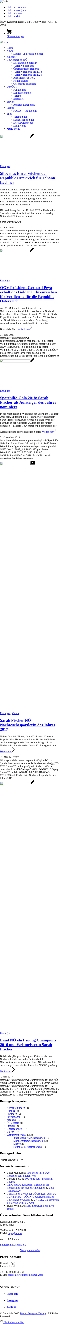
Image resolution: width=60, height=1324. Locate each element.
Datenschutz (19, 1244)
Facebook (12, 1293)
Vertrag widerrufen (30, 1250)
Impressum (6, 1244)
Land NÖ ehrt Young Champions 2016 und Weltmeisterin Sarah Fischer (28, 1044)
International (13, 1116)
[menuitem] (33, 47)
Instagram (12, 1300)
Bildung (11, 1110)
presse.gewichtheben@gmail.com (25, 1274)
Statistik (11, 1125)
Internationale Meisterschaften (29, 1137)
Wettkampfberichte (16, 1134)
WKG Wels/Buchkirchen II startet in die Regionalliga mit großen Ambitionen (28, 1186)
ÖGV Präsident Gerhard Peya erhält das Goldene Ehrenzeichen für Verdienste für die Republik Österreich (28, 294)
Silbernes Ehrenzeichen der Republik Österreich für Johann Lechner (27, 178)
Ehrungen (5, 166)
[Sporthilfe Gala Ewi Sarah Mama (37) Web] (17, 361)
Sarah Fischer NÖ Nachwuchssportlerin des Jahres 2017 (27, 725)
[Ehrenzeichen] (17, 251)
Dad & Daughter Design (33, 1313)
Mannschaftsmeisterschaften (28, 1140)
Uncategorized (14, 1128)
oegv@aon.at (15, 1233)
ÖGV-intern (13, 1122)
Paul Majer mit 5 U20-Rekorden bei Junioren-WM (28, 1174)
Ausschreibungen (16, 1107)
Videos (15, 713)
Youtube (11, 1307)
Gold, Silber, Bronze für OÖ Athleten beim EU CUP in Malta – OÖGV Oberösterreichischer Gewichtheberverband (31, 1196)
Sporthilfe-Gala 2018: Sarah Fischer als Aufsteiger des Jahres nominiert (28, 402)
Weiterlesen (24, 329)
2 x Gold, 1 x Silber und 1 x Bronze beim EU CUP (33, 1201)
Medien (11, 1119)
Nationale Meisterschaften (27, 1146)
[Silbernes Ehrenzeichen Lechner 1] (17, 137)
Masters (17, 1143)
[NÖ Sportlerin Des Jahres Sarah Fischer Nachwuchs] (17, 464)
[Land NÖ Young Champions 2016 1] (17, 784)
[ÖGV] (4, 42)
